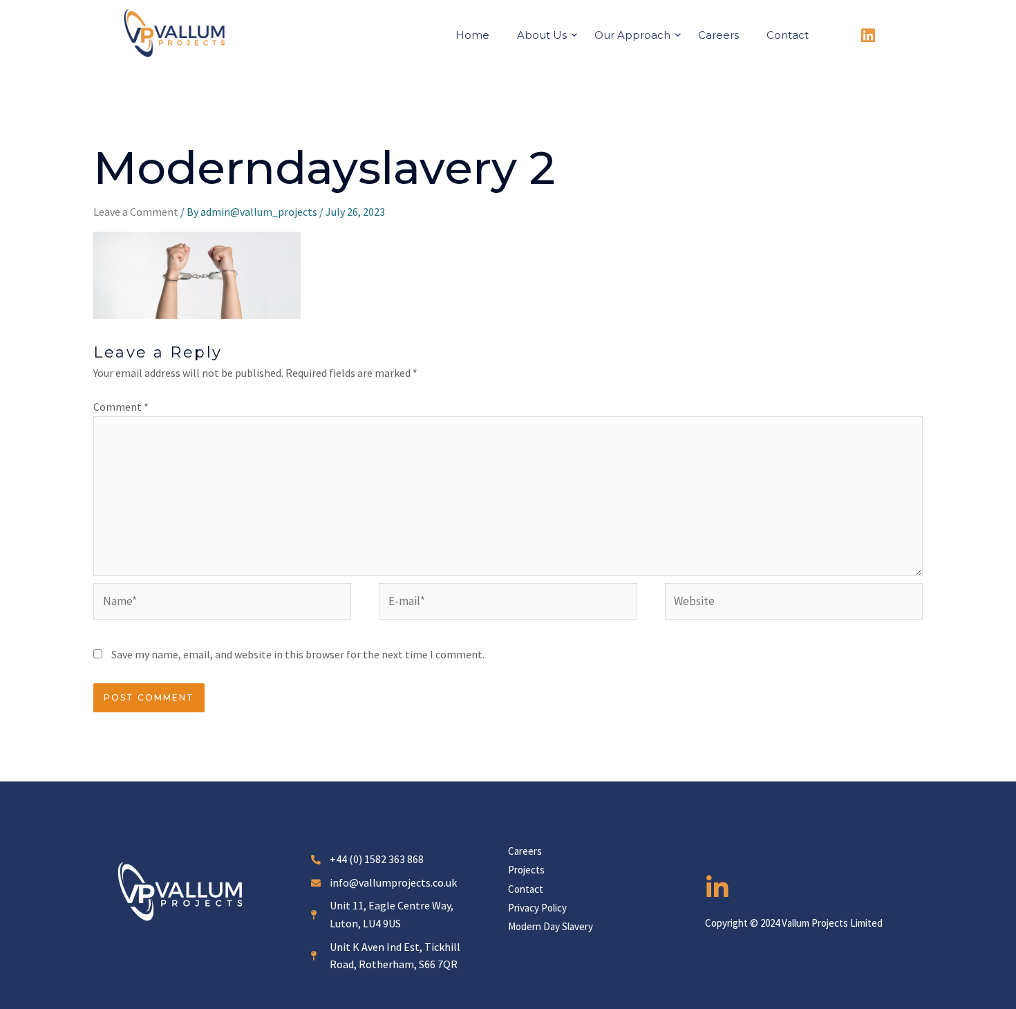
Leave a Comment (135, 212)
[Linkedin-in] (717, 888)
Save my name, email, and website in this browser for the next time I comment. (298, 654)
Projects (526, 869)
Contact (787, 34)
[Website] (794, 604)
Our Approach (632, 34)
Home (472, 34)
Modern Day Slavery (550, 926)
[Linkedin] (868, 36)
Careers (718, 34)
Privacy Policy (537, 907)
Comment (121, 407)
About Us (542, 34)
